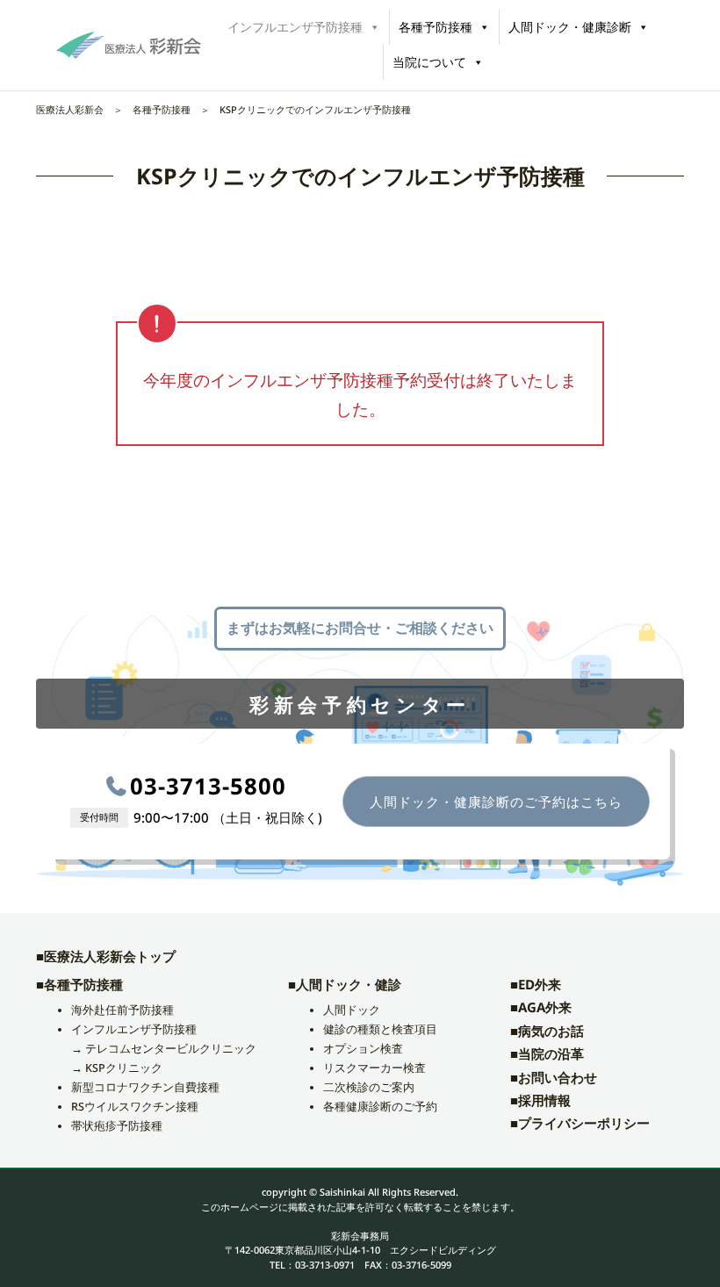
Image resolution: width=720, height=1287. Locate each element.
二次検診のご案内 (368, 1087)
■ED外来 (535, 984)
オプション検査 (363, 1048)
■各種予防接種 (79, 984)
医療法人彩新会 (70, 109)
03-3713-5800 (208, 786)
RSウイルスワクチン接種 (134, 1106)
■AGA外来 (541, 1007)
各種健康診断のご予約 (380, 1106)
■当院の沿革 (547, 1053)
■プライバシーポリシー (580, 1123)
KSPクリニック (123, 1068)
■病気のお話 (547, 1030)
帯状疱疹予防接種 (116, 1125)
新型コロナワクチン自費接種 (145, 1087)
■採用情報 (540, 1100)
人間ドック (351, 1010)
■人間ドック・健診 (344, 984)
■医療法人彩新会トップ (106, 956)
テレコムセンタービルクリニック (170, 1048)
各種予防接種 (435, 26)
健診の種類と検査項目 (380, 1029)
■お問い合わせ (553, 1077)
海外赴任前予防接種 (122, 1010)
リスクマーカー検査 (374, 1068)
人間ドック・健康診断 (569, 26)
